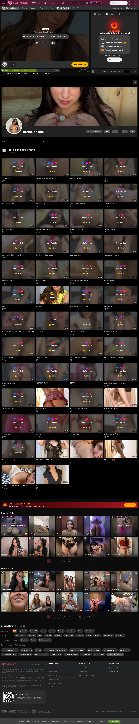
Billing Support (113, 671)
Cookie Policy (91, 721)
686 (40, 411)
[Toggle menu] (3, 3)
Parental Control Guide (55, 683)
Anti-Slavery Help (53, 687)
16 (73, 206)
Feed (51, 8)
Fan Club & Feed (38, 142)
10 (39, 232)
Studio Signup (83, 671)
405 (40, 488)
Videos (33, 8)
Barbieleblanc (7, 626)
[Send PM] (132, 131)
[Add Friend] (125, 131)
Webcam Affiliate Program (87, 675)
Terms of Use (52, 671)
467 (40, 462)
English (37, 664)
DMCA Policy (52, 675)
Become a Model (84, 668)
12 (73, 257)
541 (5, 488)
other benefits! (118, 55)
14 (108, 309)
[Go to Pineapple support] (34, 711)
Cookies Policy (53, 679)
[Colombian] (15, 631)
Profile (24, 8)
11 (39, 283)
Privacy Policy (52, 668)
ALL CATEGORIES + (115, 654)
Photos (43, 8)
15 (5, 309)
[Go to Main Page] (18, 3)
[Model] (135, 82)
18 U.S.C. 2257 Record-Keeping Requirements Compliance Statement (115, 711)
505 (108, 462)
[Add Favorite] (4, 64)
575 (108, 411)
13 (108, 283)
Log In (133, 3)
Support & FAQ (113, 668)
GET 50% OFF (130, 505)
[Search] (87, 2)
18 (108, 437)
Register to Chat (114, 59)
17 (108, 385)
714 (74, 462)
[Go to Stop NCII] (44, 711)
